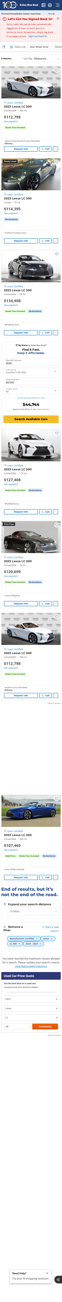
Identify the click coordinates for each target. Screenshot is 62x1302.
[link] (11, 219)
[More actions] (55, 149)
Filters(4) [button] (20, 47)
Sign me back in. (38, 36)
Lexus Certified (15, 102)
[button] (43, 5)
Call (47, 148)
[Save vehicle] (56, 70)
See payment (11, 121)
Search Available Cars (31, 419)
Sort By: (28, 58)
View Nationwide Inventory (31, 966)
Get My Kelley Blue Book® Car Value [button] (31, 398)
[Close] (47, 1273)
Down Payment (12, 380)
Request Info (21, 148)
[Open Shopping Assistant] (58, 1279)
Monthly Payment (13, 360)
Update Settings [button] (43, 409)
